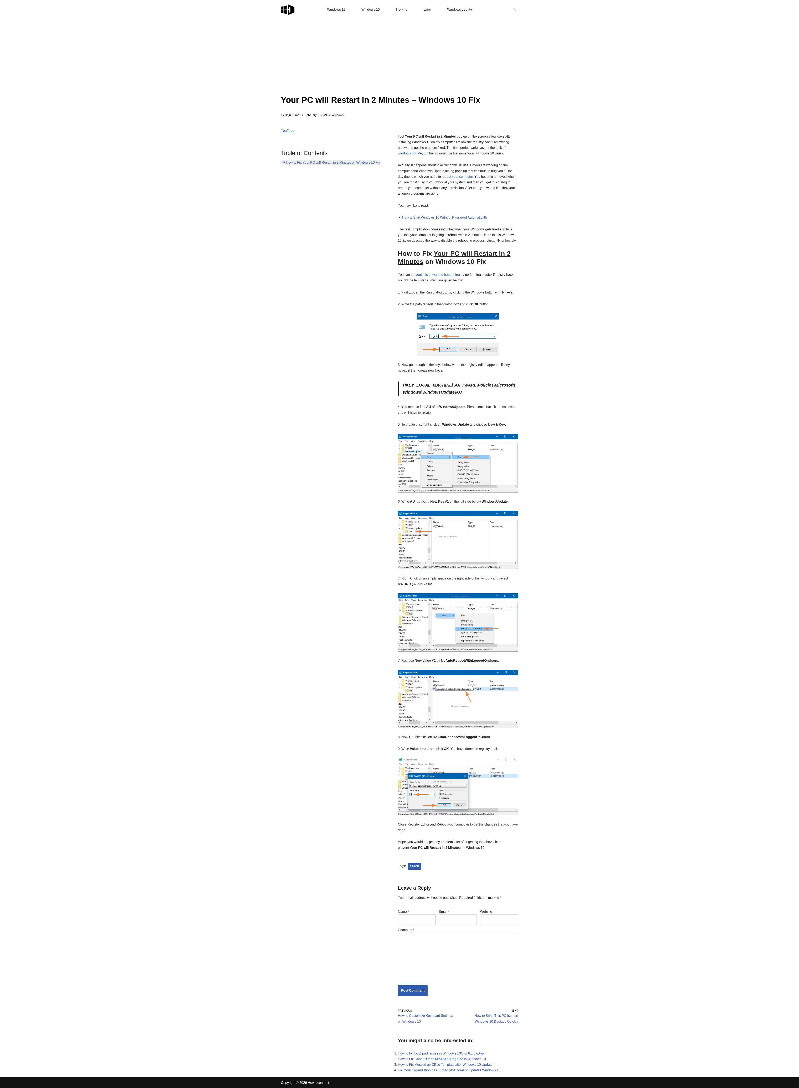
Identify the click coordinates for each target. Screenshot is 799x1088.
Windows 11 (336, 9)
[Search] (515, 9)
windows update (410, 153)
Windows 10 (370, 9)
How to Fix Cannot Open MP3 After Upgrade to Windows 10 (442, 1059)
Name (403, 911)
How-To (401, 9)
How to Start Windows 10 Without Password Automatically (445, 217)
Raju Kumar (292, 115)
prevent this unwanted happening (435, 274)
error (414, 866)
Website (486, 911)
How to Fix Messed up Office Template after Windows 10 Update (445, 1064)
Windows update (459, 9)
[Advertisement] (380, 62)
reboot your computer (457, 176)
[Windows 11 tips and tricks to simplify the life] (288, 9)
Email (444, 911)
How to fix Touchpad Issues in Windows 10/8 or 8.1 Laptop (441, 1053)
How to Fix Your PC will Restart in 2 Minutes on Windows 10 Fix (333, 162)
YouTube (287, 130)
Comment (406, 930)
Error (427, 9)
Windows (338, 115)
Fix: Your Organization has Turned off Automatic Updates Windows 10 (449, 1070)
